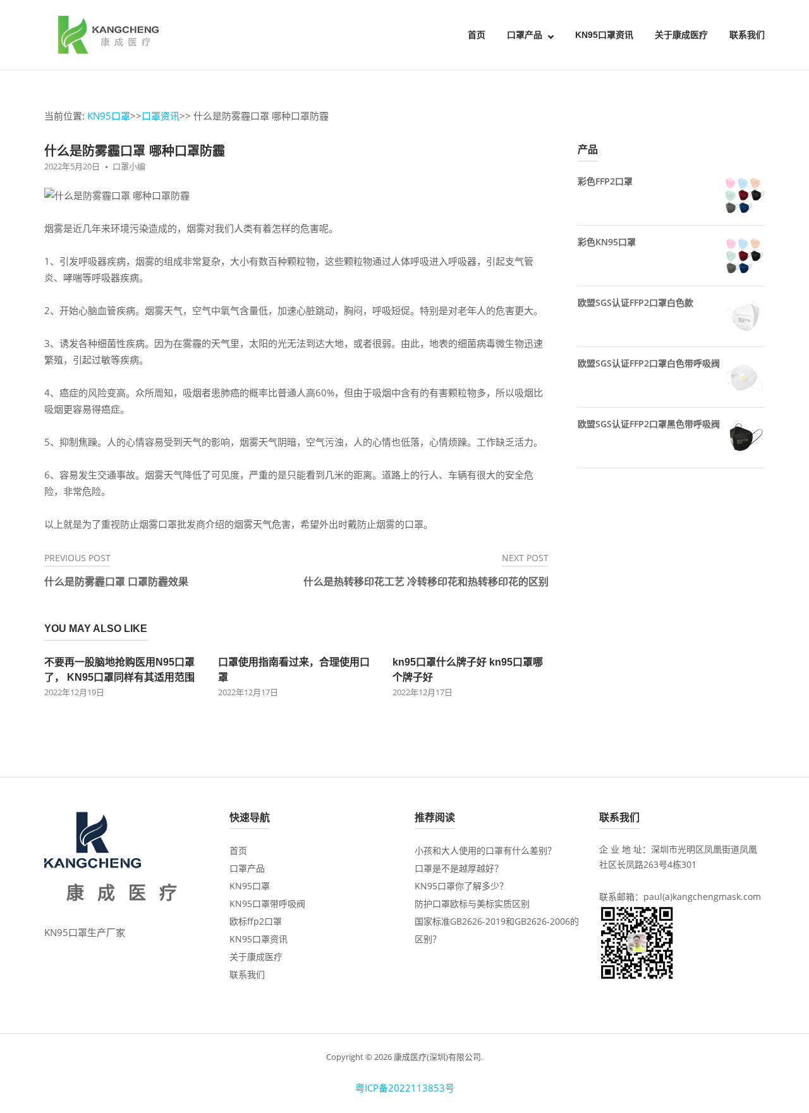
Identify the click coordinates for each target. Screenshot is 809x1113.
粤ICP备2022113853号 (404, 1087)
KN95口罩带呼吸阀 (267, 903)
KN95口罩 (108, 115)
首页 (476, 35)
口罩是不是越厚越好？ (459, 868)
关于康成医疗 (681, 35)
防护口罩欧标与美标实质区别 (472, 903)
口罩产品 (524, 35)
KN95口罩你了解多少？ (461, 886)
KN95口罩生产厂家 (84, 932)
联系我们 (747, 35)
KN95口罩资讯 (604, 35)
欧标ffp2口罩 (255, 921)
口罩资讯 (160, 115)
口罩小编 (129, 166)
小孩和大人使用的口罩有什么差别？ (485, 850)
